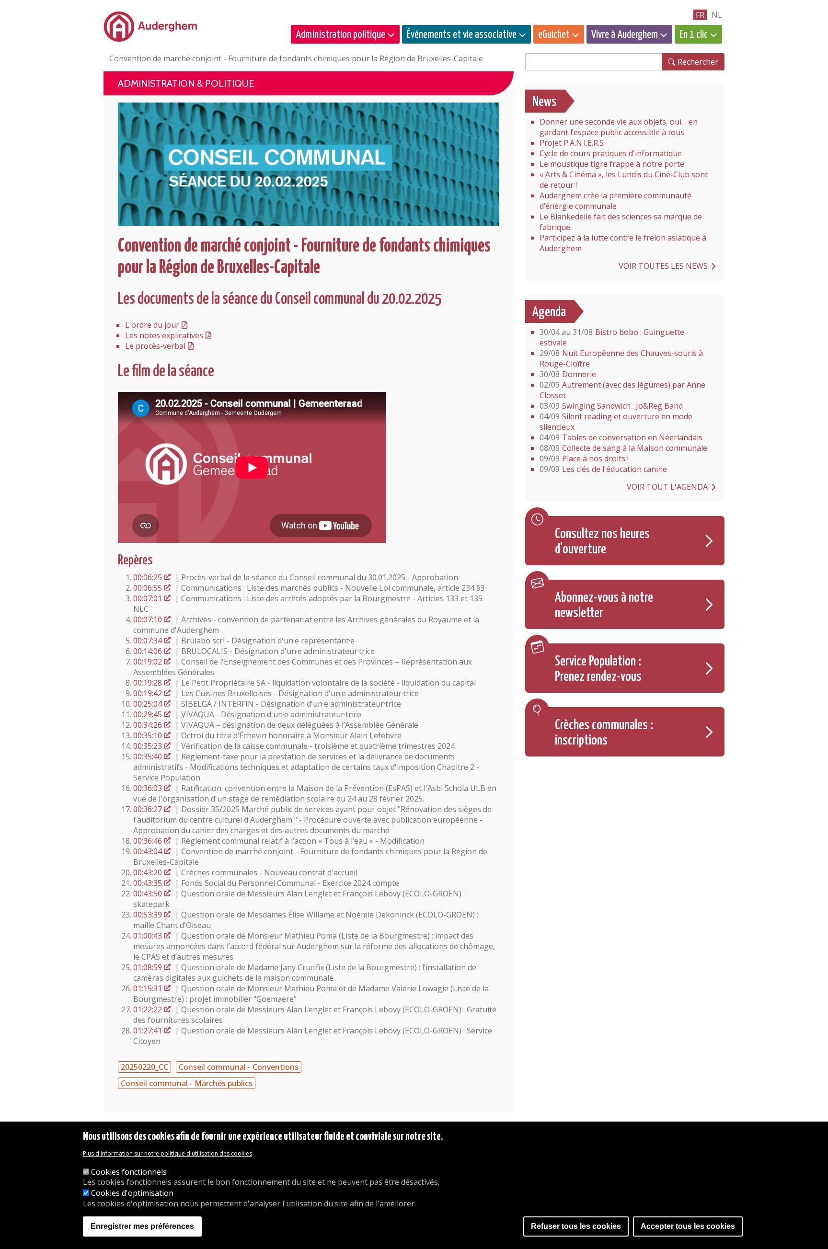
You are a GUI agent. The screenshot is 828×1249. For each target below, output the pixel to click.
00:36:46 (147, 841)
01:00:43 (147, 935)
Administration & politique (186, 83)
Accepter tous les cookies (688, 1226)
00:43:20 (147, 872)
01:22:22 (147, 1009)
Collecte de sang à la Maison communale (623, 448)
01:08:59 (147, 967)
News (544, 102)
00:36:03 (147, 788)
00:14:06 (147, 651)
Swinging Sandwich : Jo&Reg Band (611, 406)
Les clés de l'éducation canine (603, 469)
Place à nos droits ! (584, 458)
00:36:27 (147, 809)
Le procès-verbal (155, 346)
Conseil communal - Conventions (239, 1067)
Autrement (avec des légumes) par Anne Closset (622, 390)
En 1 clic (693, 34)
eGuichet (554, 34)
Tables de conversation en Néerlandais (621, 437)
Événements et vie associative (462, 34)
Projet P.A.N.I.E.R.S (572, 143)
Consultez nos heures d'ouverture (602, 541)
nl (717, 15)
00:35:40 (147, 756)
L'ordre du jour (152, 325)
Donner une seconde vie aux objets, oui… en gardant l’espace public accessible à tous (619, 127)
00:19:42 (147, 693)
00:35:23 (147, 746)
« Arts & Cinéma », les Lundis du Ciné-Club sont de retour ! (624, 179)
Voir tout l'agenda (667, 486)
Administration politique (340, 34)
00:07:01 (147, 598)
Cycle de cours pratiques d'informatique (611, 153)
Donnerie (568, 374)
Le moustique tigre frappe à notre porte (612, 164)
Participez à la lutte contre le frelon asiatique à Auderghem (623, 242)
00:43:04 (147, 851)
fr (700, 15)
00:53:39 (147, 914)
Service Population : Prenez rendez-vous (598, 669)
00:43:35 (147, 883)
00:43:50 (147, 893)
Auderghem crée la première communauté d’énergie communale (615, 200)
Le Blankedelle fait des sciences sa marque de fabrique (621, 221)
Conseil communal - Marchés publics (187, 1083)
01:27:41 (147, 1030)
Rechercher (698, 62)
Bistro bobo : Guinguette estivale (612, 337)
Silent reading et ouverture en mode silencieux (616, 421)
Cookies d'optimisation (132, 1193)
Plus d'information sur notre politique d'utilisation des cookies (167, 1153)
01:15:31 (147, 988)
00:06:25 (147, 577)
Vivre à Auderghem (624, 34)
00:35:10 (147, 735)
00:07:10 (147, 619)
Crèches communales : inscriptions (604, 733)
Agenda (549, 312)
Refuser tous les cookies (576, 1226)
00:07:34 (147, 640)
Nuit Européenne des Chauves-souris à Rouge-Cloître (621, 358)
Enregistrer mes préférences (142, 1226)
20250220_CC (144, 1067)
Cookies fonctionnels (129, 1172)
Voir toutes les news (663, 266)
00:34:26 (147, 725)
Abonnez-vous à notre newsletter (604, 605)
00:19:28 (147, 682)
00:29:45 (147, 714)
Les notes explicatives (164, 335)
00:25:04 (147, 704)
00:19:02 (147, 661)
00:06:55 (147, 588)
